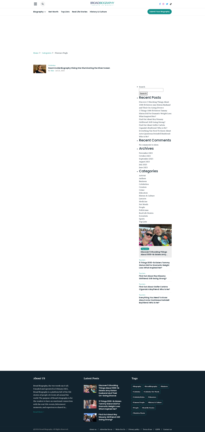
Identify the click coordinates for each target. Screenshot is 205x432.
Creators (142, 187)
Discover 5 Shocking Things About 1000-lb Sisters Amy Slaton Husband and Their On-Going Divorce (154, 105)
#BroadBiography (150, 386)
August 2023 (144, 161)
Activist (142, 175)
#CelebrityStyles (139, 397)
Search (142, 86)
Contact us (167, 429)
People (142, 207)
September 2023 (146, 158)
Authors (142, 178)
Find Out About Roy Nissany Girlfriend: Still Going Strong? (152, 120)
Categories (46, 53)
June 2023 (143, 167)
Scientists (143, 216)
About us (92, 429)
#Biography (137, 386)
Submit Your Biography (159, 11)
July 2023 (143, 164)
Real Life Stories (79, 11)
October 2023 (145, 156)
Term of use (147, 429)
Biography (38, 11)
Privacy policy (134, 429)
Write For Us (120, 429)
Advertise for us (106, 429)
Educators (143, 192)
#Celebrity (136, 392)
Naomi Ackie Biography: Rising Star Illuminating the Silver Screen (79, 68)
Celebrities (52, 65)
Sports (142, 218)
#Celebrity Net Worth (151, 392)
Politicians (143, 210)
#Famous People (139, 402)
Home (36, 53)
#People (136, 408)
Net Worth (53, 11)
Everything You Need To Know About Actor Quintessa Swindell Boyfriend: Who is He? (155, 133)
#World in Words (139, 413)
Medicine (143, 201)
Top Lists (65, 11)
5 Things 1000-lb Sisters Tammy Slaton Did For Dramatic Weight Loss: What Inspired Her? (155, 113)
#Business (164, 386)
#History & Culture (155, 402)
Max (52, 70)
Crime (141, 190)
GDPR (157, 429)
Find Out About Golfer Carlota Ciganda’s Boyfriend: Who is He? (153, 126)
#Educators (152, 397)
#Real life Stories (148, 408)
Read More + (38, 412)
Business (143, 181)
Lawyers (142, 198)
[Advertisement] (102, 32)
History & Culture (98, 11)
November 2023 (146, 153)
